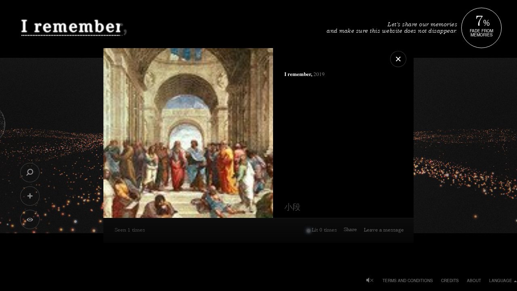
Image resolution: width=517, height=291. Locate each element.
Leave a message (384, 230)
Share (350, 230)
